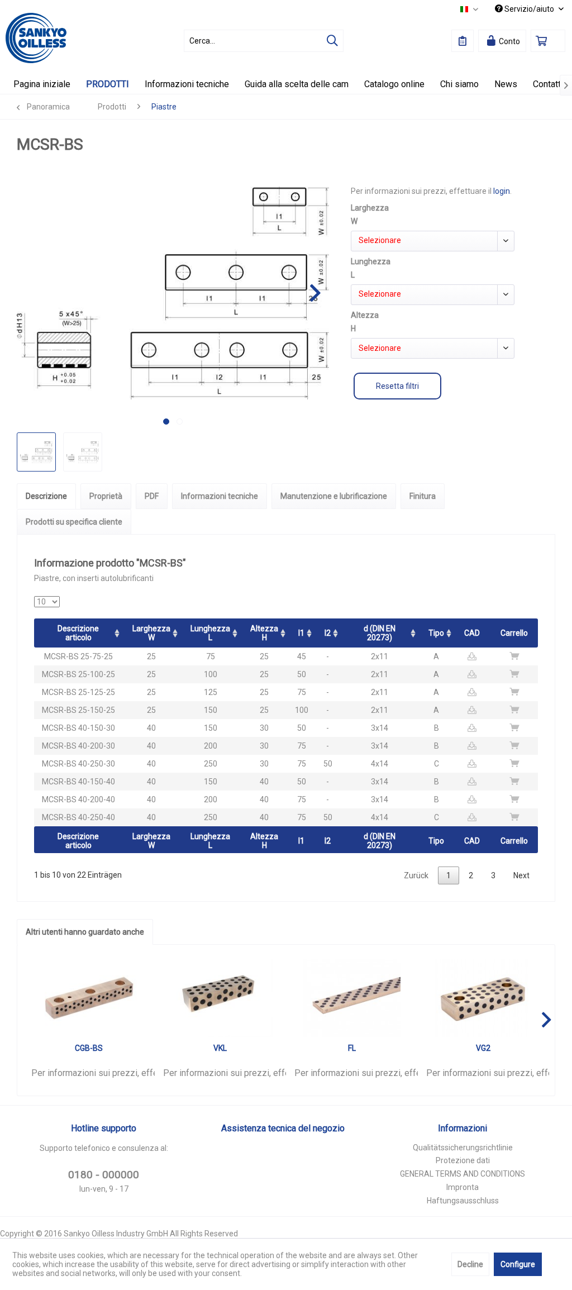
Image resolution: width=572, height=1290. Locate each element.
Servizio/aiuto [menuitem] (529, 8)
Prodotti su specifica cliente (74, 521)
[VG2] (483, 998)
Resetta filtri (397, 386)
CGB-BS (89, 1048)
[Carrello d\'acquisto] (548, 41)
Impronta (462, 1187)
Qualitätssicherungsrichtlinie (463, 1147)
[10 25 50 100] (47, 601)
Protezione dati (463, 1160)
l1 (301, 633)
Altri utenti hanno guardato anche (85, 931)
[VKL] (220, 998)
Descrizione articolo (78, 633)
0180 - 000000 (103, 1174)
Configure (517, 1264)
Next (521, 875)
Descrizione (46, 496)
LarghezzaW (151, 633)
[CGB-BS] (88, 998)
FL (352, 1048)
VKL (220, 1048)
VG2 (483, 1048)
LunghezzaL (210, 633)
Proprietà (105, 496)
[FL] (351, 998)
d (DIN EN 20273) (379, 633)
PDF (152, 496)
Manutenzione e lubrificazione (333, 496)
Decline (470, 1264)
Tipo (436, 633)
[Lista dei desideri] (462, 41)
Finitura (422, 496)
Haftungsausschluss (463, 1200)
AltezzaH (264, 633)
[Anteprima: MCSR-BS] (36, 452)
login (501, 191)
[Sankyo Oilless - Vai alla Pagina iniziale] (36, 38)
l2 (328, 633)
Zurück (416, 875)
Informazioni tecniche (219, 496)
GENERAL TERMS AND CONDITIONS (462, 1173)
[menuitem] (264, 41)
